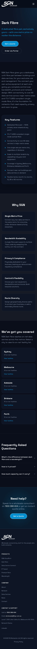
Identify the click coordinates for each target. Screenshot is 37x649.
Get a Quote (10, 44)
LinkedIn (4, 628)
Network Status (7, 623)
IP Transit (5, 569)
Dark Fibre (5, 562)
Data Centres (6, 594)
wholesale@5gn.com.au (13, 616)
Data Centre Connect (9, 565)
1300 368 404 (11, 506)
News (3, 598)
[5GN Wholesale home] (9, 4)
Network (4, 591)
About (4, 587)
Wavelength (6, 576)
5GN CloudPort (6, 558)
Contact (4, 601)
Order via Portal (11, 51)
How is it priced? (9, 466)
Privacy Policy (18, 642)
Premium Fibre (6, 572)
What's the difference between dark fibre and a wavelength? (17, 458)
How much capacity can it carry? (16, 474)
